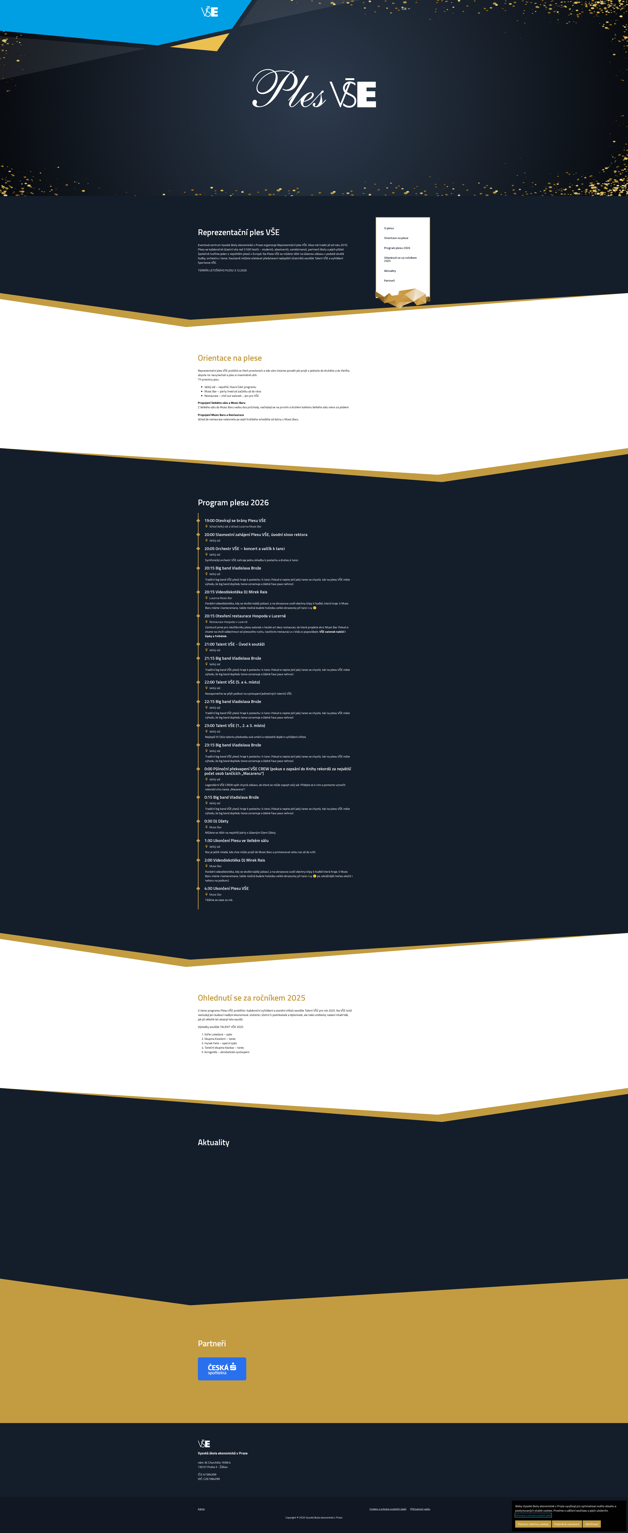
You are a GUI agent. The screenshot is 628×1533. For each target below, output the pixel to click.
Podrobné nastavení (566, 1524)
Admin (201, 1509)
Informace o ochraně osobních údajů (533, 1515)
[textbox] (275, 411)
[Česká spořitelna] (222, 1368)
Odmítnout (591, 1524)
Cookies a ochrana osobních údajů (388, 1509)
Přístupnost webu (420, 1509)
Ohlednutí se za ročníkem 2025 (400, 259)
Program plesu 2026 (397, 248)
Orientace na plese (396, 238)
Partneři (389, 280)
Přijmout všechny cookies (533, 1524)
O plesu (389, 228)
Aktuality (390, 271)
